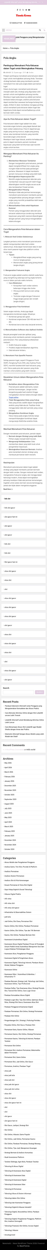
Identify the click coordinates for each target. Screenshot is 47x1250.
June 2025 (8, 813)
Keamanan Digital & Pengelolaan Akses (18, 958)
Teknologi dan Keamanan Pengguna (17, 1203)
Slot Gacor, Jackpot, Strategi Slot (16, 1125)
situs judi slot (9, 1080)
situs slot (7, 580)
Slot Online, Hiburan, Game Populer (17, 1135)
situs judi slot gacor (11, 1084)
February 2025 (9, 831)
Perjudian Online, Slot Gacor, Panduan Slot (19, 1025)
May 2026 (7, 763)
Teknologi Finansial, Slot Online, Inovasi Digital (21, 1226)
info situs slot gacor (11, 908)
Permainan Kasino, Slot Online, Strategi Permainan (22, 1034)
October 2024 (9, 849)
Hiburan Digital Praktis (12, 894)
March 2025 (8, 827)
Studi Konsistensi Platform (14, 1157)
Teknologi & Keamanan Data (14, 1175)
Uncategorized (9, 1235)
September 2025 (10, 799)
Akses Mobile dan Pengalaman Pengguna (19, 862)
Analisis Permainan (11, 871)
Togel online (13, 397)
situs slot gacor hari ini (12, 1103)
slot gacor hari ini (10, 517)
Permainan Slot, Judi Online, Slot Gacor (18, 1062)
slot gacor (8, 526)
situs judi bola (9, 1075)
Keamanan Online (10, 970)
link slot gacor (9, 508)
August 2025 (9, 804)
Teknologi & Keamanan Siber (14, 1184)
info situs (7, 899)
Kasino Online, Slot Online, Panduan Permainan (21, 926)
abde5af (8, 72)
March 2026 (8, 772)
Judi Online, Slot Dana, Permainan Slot (18, 921)
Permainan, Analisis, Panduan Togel (17, 1066)
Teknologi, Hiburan (11, 1230)
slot (5, 589)
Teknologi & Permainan (12, 1189)
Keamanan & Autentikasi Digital (15, 940)
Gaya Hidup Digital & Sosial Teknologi (18, 890)
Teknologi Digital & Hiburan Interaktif (17, 1207)
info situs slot (9, 903)
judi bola (7, 917)
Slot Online (8, 1130)
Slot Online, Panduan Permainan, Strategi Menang (22, 1144)
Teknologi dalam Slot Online (14, 1198)
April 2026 (8, 768)
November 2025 (10, 790)
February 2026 (9, 777)
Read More (7, 489)
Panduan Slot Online (11, 1016)
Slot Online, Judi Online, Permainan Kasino (19, 1139)
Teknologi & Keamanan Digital (15, 1180)
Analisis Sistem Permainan (14, 876)
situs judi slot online (11, 1089)
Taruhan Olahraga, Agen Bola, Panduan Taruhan (21, 1162)
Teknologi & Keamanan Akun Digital (17, 1171)
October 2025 (9, 795)
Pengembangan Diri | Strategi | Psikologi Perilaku (22, 1020)
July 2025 (7, 808)
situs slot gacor (10, 571)
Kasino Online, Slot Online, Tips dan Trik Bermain (22, 930)
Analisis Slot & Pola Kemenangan (16, 880)
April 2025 (8, 822)
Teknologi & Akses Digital (13, 1166)
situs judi (7, 1071)
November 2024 (10, 845)
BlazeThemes (25, 1246)
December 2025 (10, 786)
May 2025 (7, 817)
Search (6, 688)
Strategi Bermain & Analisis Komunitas (18, 1153)
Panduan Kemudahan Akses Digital (17, 995)
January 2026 (9, 781)
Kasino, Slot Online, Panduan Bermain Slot (19, 935)
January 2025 (9, 836)
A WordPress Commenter (14, 750)
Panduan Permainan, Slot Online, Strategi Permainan (23, 1011)
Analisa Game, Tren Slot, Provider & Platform (20, 867)
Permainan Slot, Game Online (15, 1057)
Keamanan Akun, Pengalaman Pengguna (19, 954)
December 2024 (10, 840)
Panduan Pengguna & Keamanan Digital (18, 1007)
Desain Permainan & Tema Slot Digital (18, 885)
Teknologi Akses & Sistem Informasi (17, 1194)
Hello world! (30, 750)
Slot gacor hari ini (10, 562)
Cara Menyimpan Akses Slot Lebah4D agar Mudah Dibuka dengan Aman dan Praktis (22, 2)
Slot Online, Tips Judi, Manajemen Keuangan (20, 1148)
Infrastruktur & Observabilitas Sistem (17, 912)
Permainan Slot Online (12, 1046)
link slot (7, 544)
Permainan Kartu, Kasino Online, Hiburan (19, 1030)
